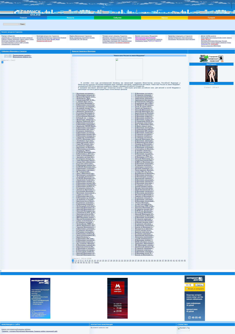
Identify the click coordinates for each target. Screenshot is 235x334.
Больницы (188, 37)
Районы (4, 39)
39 (168, 260)
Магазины (106, 37)
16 (106, 260)
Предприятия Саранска (154, 39)
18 (111, 260)
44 (182, 260)
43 (179, 260)
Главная (23, 18)
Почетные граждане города (10, 41)
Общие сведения (13, 39)
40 (171, 260)
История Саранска (26, 37)
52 (89, 262)
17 (108, 260)
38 (166, 260)
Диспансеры (180, 39)
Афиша (164, 18)
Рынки (125, 37)
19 (114, 260)
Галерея (211, 18)
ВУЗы (72, 37)
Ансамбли (40, 37)
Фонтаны (218, 41)
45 (185, 260)
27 (136, 260)
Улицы (31, 39)
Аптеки (170, 37)
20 (117, 260)
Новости (70, 18)
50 (84, 262)
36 (160, 260)
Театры (39, 39)
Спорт (224, 37)
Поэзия (224, 41)
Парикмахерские (116, 39)
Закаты (229, 37)
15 (103, 260)
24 (128, 260)
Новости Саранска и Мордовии (83, 51)
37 (163, 260)
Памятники (56, 37)
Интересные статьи (208, 42)
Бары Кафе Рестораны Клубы (211, 37)
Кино (48, 39)
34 (155, 260)
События (117, 18)
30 (144, 260)
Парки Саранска (220, 42)
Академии (85, 37)
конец (96, 262)
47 (76, 262)
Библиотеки (48, 37)
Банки (145, 41)
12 (95, 260)
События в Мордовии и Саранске (14, 51)
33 (152, 260)
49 (81, 262)
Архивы (92, 37)
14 (100, 260)
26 (133, 260)
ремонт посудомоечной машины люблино (15, 329)
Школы (85, 39)
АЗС (119, 41)
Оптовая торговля (116, 37)
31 (147, 260)
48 (78, 262)
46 (73, 262)
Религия (63, 37)
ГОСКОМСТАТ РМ (76, 39)
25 (130, 260)
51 (86, 262)
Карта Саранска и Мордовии (211, 46)
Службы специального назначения (15, 43)
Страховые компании (110, 41)
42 (176, 260)
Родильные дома (179, 37)
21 (119, 260)
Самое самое (24, 39)
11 (92, 260)
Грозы (229, 42)
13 (98, 260)
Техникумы (78, 37)
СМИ (21, 42)
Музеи (44, 39)
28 (138, 260)
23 (125, 260)
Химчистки (106, 39)
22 (122, 260)
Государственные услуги (10, 42)
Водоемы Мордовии (208, 41)
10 (90, 260)
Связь (129, 37)
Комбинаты (139, 41)
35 (157, 260)
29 (141, 260)
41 (174, 260)
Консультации (190, 39)
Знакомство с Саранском (10, 37)
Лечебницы (172, 39)
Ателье (125, 39)
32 (149, 260)
